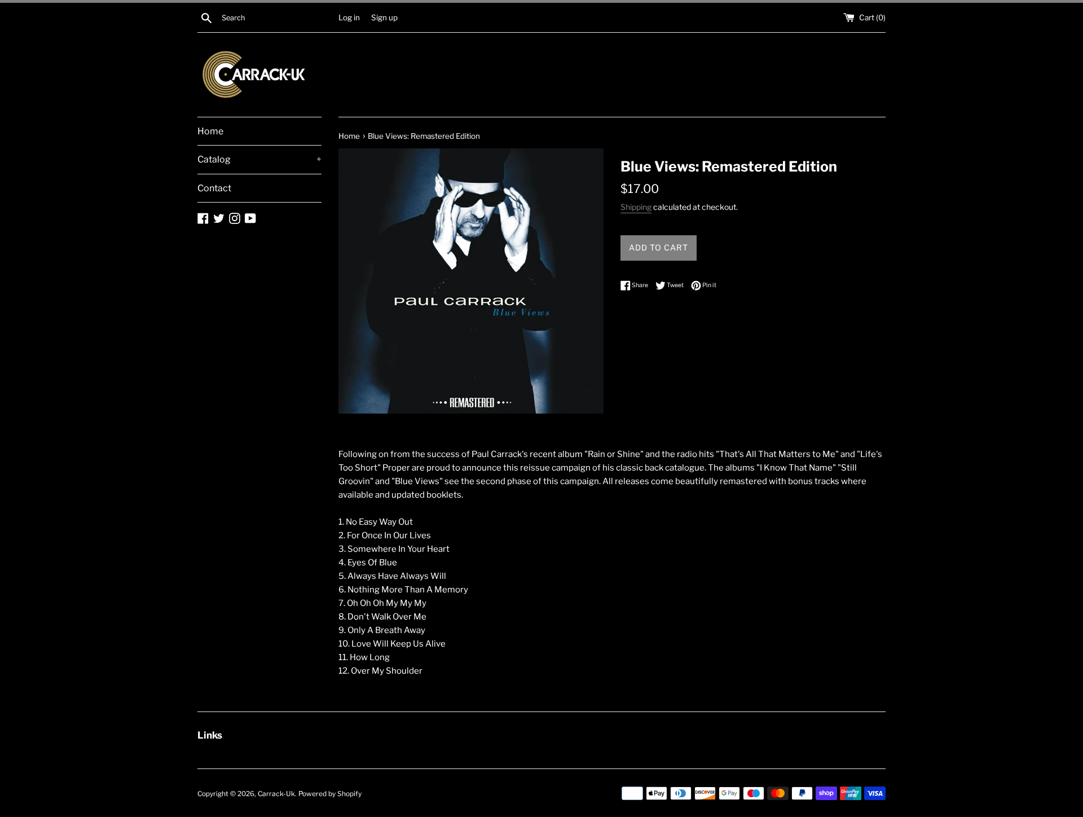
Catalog (259, 159)
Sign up (384, 17)
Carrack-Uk (276, 793)
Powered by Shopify (330, 793)
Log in (349, 17)
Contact (214, 188)
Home (210, 131)
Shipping (635, 207)
